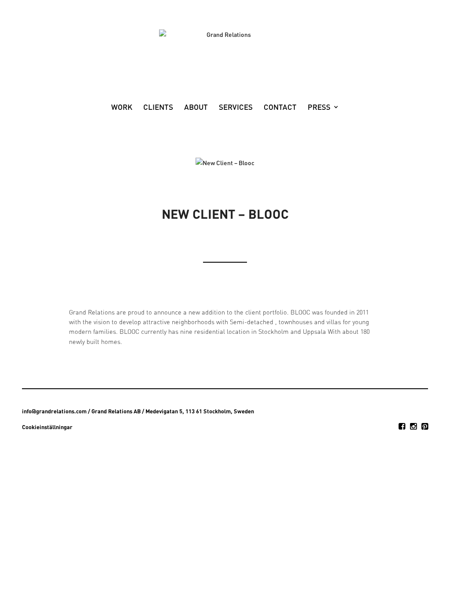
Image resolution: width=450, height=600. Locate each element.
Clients (158, 108)
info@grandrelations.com (54, 411)
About (196, 108)
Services (236, 108)
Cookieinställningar (47, 426)
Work (121, 108)
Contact (280, 108)
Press (319, 108)
